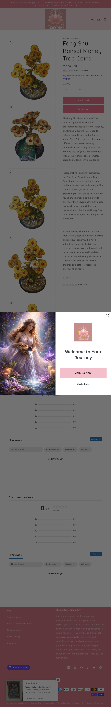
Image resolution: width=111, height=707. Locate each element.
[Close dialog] (108, 314)
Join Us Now (83, 372)
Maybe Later (83, 384)
